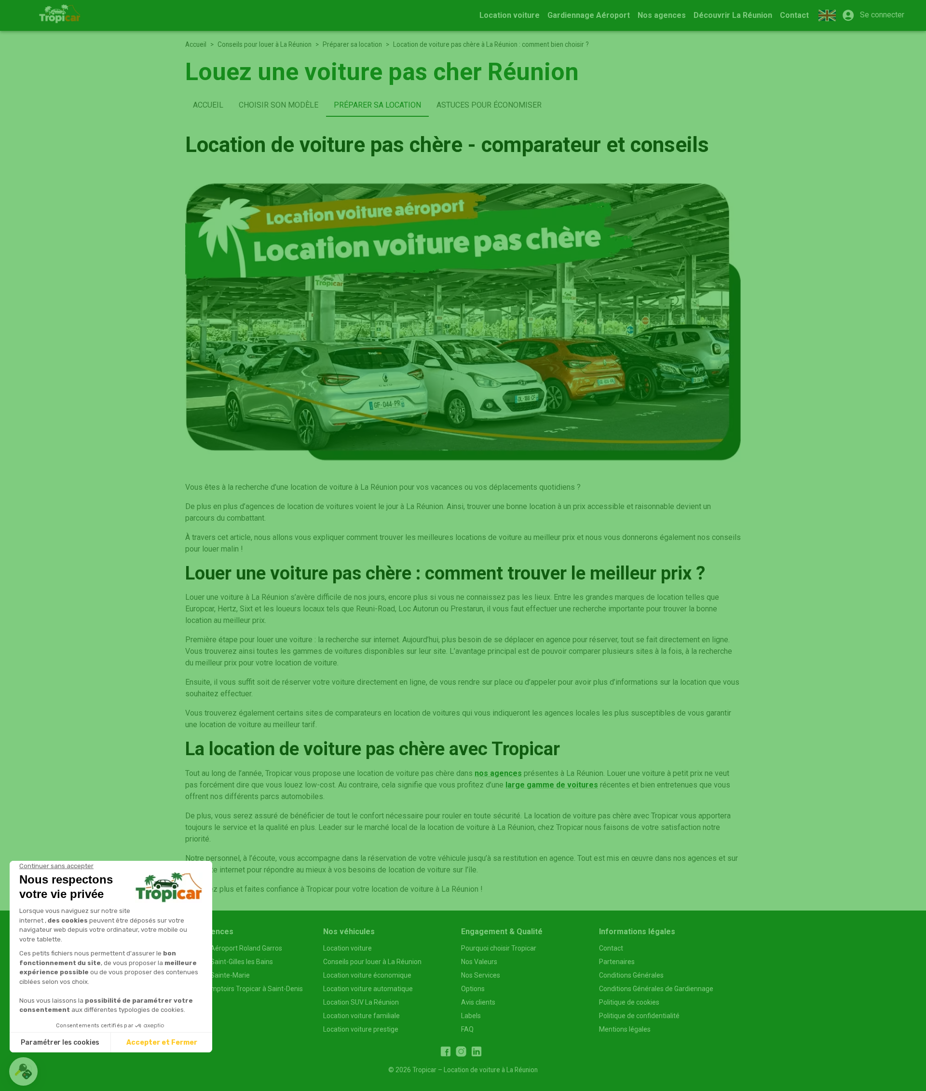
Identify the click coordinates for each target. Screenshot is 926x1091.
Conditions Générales (631, 975)
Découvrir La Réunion (733, 15)
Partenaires (617, 962)
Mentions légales (625, 1029)
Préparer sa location (352, 44)
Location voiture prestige (360, 1029)
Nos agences (662, 15)
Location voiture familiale (361, 1016)
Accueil (195, 44)
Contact (794, 15)
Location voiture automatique (368, 989)
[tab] (208, 105)
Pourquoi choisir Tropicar (498, 948)
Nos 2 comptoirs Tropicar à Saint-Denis (244, 989)
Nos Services (480, 975)
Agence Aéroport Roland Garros (233, 948)
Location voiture (509, 15)
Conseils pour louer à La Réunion (265, 44)
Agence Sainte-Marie (217, 975)
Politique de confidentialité (639, 1016)
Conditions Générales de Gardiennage (656, 989)
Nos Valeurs (479, 962)
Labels (471, 1016)
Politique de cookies (629, 1002)
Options (473, 989)
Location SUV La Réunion (361, 1002)
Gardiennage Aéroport (588, 15)
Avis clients (478, 1002)
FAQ (467, 1029)
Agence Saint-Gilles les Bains (229, 962)
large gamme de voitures (551, 784)
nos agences (498, 773)
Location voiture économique (367, 975)
